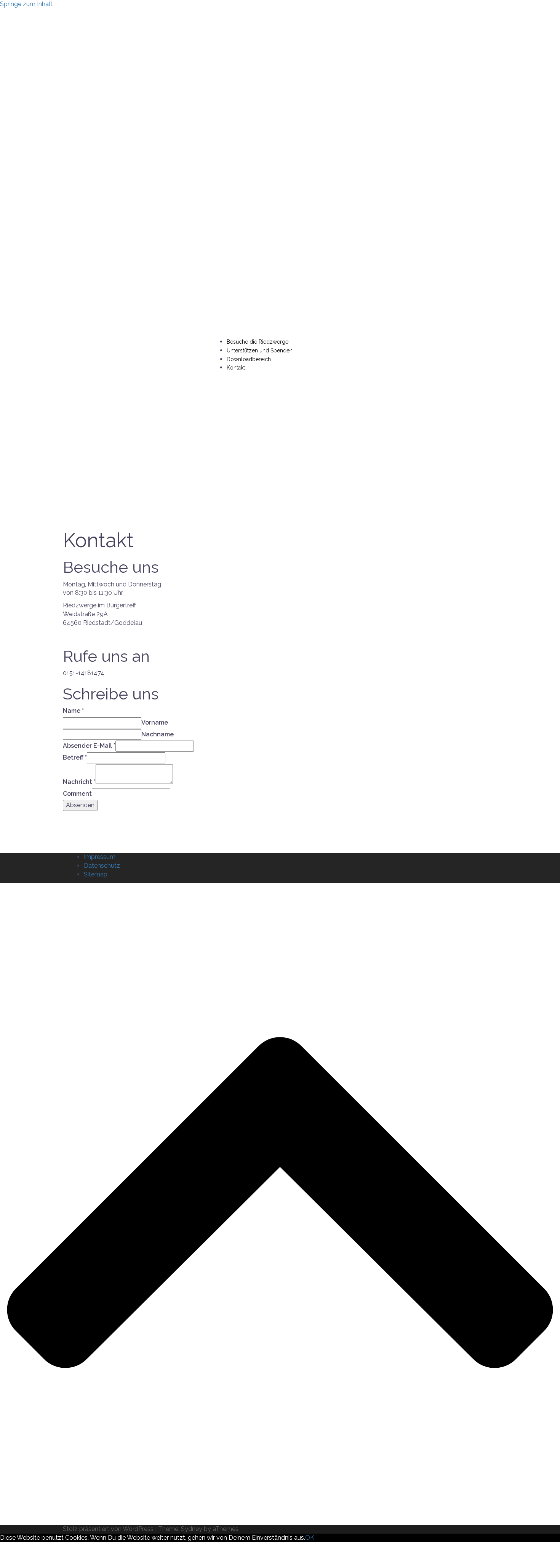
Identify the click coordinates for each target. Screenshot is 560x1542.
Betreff (75, 757)
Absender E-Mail (89, 745)
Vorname (154, 722)
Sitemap (95, 874)
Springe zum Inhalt (26, 4)
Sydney (191, 1528)
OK (309, 1537)
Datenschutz (102, 865)
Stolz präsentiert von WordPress (108, 1528)
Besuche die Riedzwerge (257, 342)
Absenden (80, 805)
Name (73, 710)
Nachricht (79, 781)
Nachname (157, 734)
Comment (77, 793)
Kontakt (236, 368)
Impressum (99, 856)
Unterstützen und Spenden (260, 350)
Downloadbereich (249, 359)
